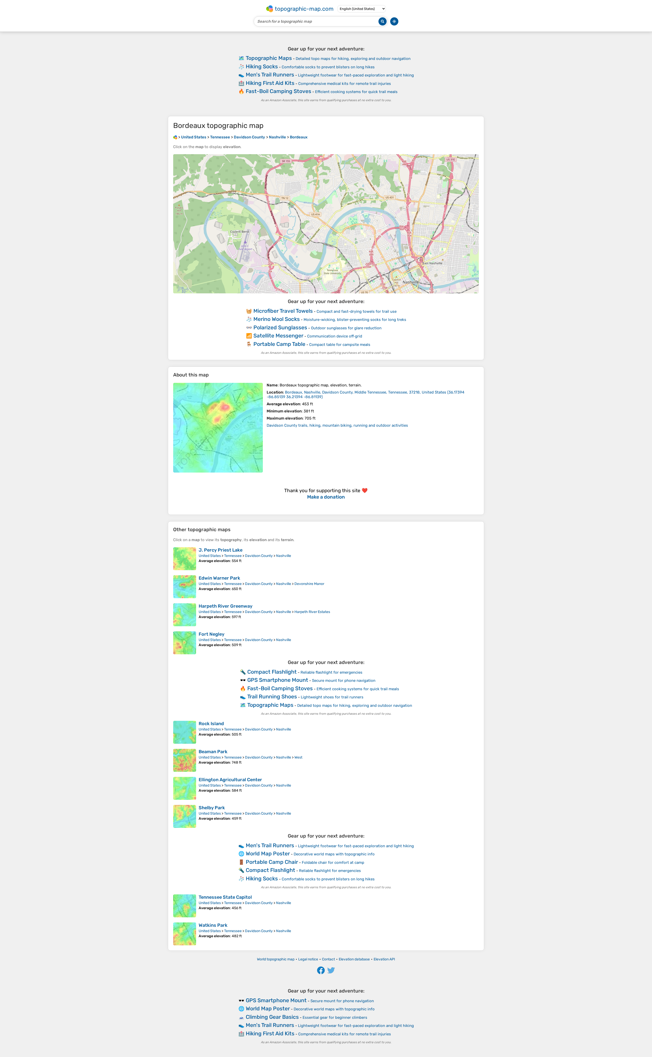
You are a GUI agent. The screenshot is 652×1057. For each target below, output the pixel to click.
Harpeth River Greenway (225, 606)
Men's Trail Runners (270, 74)
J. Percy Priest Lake (220, 550)
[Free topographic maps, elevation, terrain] (175, 137)
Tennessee (233, 556)
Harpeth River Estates (312, 612)
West (298, 757)
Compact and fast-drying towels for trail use (357, 311)
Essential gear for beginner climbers (335, 1017)
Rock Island (211, 723)
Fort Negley (211, 634)
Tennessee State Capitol (225, 897)
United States (210, 556)
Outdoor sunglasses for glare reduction (346, 328)
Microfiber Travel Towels (283, 311)
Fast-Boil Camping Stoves (278, 91)
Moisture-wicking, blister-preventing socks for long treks (355, 319)
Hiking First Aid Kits (270, 83)
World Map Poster (268, 853)
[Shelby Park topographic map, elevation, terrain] (184, 816)
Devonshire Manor (309, 584)
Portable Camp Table (279, 344)
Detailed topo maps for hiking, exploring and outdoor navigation (353, 58)
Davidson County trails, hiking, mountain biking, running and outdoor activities (337, 425)
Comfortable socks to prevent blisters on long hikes (328, 67)
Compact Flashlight (272, 672)
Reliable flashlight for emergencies (331, 672)
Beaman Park (213, 751)
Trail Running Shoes (272, 696)
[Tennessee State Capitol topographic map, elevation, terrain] (184, 905)
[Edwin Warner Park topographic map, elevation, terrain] (184, 586)
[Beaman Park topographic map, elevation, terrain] (184, 760)
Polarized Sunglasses (280, 327)
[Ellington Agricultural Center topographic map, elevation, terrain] (184, 788)
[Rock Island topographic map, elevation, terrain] (184, 732)
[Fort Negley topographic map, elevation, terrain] (184, 642)
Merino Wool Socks (276, 319)
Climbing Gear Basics (272, 1017)
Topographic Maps (269, 58)
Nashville (283, 556)
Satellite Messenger (278, 335)
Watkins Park (213, 925)
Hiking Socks (262, 66)
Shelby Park (212, 808)
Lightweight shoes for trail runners (332, 697)
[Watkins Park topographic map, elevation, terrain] (184, 933)
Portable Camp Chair (272, 862)
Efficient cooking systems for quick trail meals (356, 91)
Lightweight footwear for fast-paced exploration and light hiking (356, 75)
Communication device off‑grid (334, 336)
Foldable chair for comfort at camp (333, 862)
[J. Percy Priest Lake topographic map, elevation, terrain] (184, 558)
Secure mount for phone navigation (343, 680)
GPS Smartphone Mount (277, 680)
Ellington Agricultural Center (230, 779)
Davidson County (259, 556)
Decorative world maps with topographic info (334, 854)
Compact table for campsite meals (339, 344)
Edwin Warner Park (219, 578)
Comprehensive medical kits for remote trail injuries (344, 83)
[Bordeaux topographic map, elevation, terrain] (218, 428)
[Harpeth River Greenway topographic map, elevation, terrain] (184, 614)
